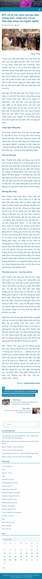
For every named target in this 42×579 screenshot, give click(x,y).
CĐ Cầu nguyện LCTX (9, 509)
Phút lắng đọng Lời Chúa (9, 483)
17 (4, 556)
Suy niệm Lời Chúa (8, 479)
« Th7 (4, 568)
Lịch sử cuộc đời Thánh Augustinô (12, 450)
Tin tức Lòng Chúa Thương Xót (11, 512)
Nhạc (3, 519)
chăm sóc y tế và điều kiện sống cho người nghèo (19, 391)
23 (37, 556)
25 (10, 560)
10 (4, 553)
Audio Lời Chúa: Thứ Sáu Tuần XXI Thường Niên (17, 457)
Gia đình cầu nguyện (8, 506)
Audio (3, 469)
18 (10, 556)
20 (21, 556)
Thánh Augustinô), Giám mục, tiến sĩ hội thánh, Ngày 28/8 (20, 453)
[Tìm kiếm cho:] (21, 424)
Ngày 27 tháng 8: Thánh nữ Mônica (13, 447)
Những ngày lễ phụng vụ (9, 502)
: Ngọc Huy (22, 575)
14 (26, 553)
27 (21, 560)
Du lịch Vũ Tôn (6, 529)
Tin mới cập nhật (7, 466)
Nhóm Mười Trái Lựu (8, 522)
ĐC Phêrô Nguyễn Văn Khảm (11, 492)
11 (10, 553)
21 (26, 556)
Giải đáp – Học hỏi (7, 516)
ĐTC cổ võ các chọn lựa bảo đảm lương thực (18, 395)
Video (3, 476)
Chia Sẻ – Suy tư (7, 473)
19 (15, 556)
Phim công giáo (7, 525)
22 (32, 556)
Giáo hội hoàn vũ (7, 486)
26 (15, 560)
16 (37, 553)
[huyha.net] (21, 6)
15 (32, 553)
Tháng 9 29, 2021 (8, 25)
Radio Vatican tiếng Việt (9, 489)
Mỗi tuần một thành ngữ (9, 499)
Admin (18, 25)
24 (4, 560)
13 (21, 553)
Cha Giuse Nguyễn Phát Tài (10, 496)
